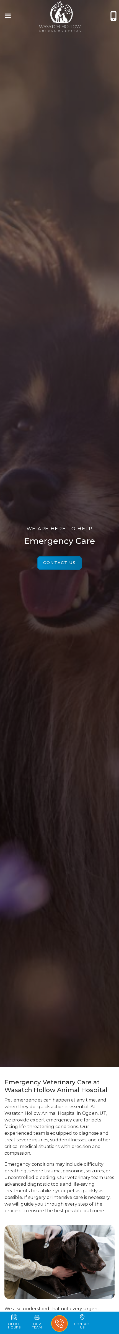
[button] (7, 16)
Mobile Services (88, 39)
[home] (60, 17)
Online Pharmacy (30, 39)
